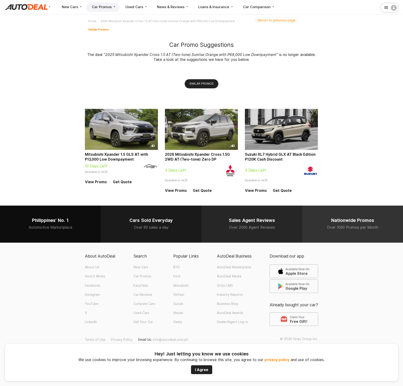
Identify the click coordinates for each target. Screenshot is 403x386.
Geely (177, 322)
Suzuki (178, 304)
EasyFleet (140, 285)
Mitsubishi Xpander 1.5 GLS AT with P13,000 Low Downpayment (116, 157)
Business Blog (227, 304)
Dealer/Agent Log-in (232, 322)
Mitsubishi (181, 285)
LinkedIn (91, 322)
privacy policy (276, 360)
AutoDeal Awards (230, 313)
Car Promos (102, 7)
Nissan (178, 313)
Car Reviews (142, 294)
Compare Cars (144, 304)
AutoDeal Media (229, 276)
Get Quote (122, 182)
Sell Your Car (143, 322)
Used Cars (134, 7)
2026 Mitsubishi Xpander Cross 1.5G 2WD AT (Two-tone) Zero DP (197, 157)
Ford (176, 276)
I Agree (201, 369)
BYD (176, 267)
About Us (92, 267)
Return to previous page (276, 20)
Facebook (92, 285)
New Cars (70, 7)
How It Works (95, 276)
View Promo (96, 182)
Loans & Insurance (214, 7)
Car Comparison (257, 7)
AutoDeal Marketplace (234, 267)
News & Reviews (171, 7)
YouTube (91, 304)
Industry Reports (230, 294)
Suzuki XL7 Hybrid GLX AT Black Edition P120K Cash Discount (280, 157)
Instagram (92, 294)
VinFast (178, 294)
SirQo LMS (225, 285)
